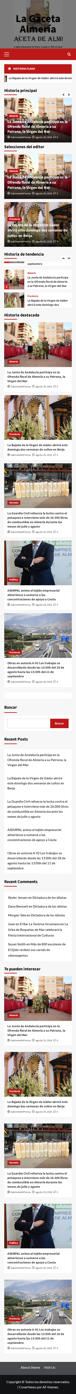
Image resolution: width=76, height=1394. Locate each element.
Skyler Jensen (18, 897)
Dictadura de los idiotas (49, 897)
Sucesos (32, 295)
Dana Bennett (18, 906)
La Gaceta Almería (38, 24)
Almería (13, 116)
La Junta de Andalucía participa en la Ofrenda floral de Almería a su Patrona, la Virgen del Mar (37, 126)
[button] (8, 53)
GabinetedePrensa (21, 137)
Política (13, 579)
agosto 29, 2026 (43, 137)
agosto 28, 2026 (43, 605)
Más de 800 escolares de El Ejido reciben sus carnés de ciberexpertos (37, 949)
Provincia (14, 219)
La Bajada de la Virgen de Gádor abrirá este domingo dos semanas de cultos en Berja (37, 230)
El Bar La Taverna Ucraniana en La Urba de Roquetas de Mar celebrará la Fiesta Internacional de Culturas (38, 929)
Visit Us (49, 1367)
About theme (30, 1367)
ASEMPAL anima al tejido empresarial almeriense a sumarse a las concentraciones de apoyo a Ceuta (33, 595)
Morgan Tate (17, 915)
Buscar (10, 707)
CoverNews (27, 1387)
